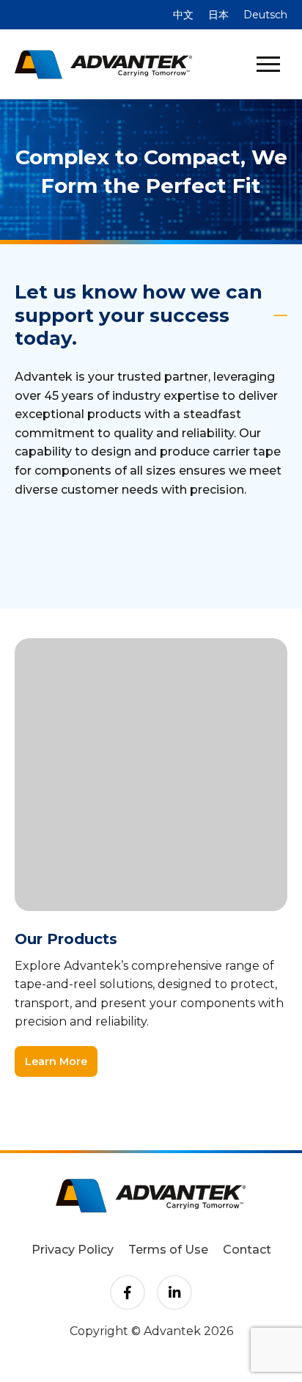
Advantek (103, 64)
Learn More (56, 1061)
